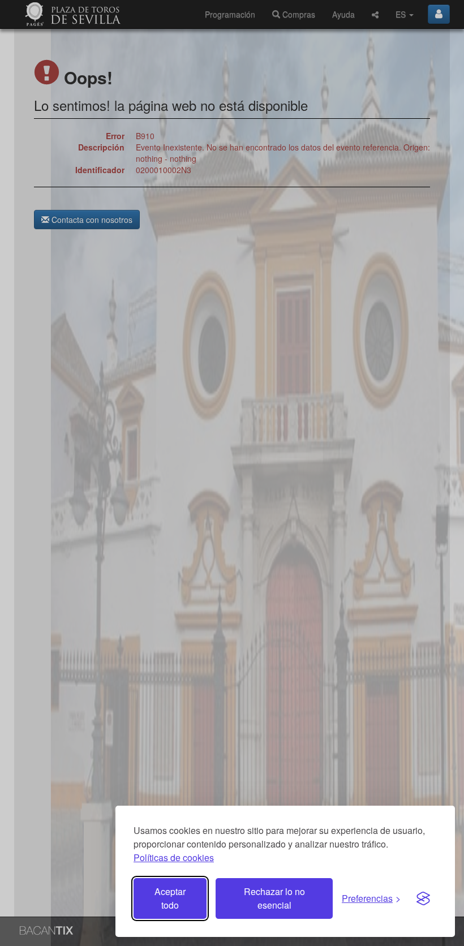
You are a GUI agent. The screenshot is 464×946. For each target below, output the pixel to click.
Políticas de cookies (174, 857)
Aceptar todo (170, 898)
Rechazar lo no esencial (274, 898)
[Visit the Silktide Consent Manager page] (423, 898)
